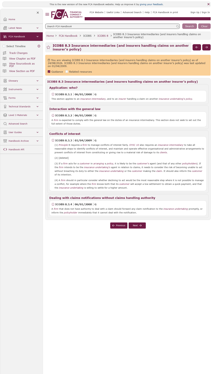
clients (163, 152)
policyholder (70, 213)
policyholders (189, 163)
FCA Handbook (68, 35)
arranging (98, 163)
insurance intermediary (93, 99)
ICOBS (87, 35)
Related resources (80, 71)
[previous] (197, 47)
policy (189, 99)
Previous (120, 225)
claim (159, 171)
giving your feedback (151, 4)
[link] (67, 14)
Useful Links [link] (113, 12)
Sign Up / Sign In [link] (200, 12)
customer (85, 163)
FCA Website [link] (96, 12)
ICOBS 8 (103, 35)
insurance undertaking (111, 171)
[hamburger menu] (47, 14)
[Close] (208, 4)
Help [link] (147, 12)
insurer (122, 99)
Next (135, 225)
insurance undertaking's (172, 99)
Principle (63, 145)
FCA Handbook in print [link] (165, 12)
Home (50, 35)
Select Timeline (16, 46)
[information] (39, 46)
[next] (206, 47)
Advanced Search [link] (132, 12)
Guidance (57, 71)
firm (56, 120)
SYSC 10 (134, 145)
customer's (143, 163)
